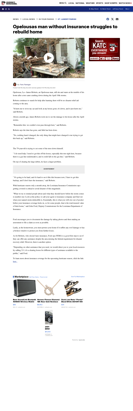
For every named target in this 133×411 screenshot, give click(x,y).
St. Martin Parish (105, 9)
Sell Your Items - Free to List (38, 277)
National (80, 3)
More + (128, 9)
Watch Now (124, 3)
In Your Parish (46, 19)
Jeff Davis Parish (118, 9)
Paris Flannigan (25, 85)
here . (15, 261)
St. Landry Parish (67, 19)
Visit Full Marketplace (78, 276)
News (16, 19)
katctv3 (3, 9)
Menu (62, 3)
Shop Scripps (111, 3)
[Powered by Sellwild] (82, 340)
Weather (90, 3)
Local (71, 3)
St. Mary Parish (94, 9)
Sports (99, 3)
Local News (29, 19)
